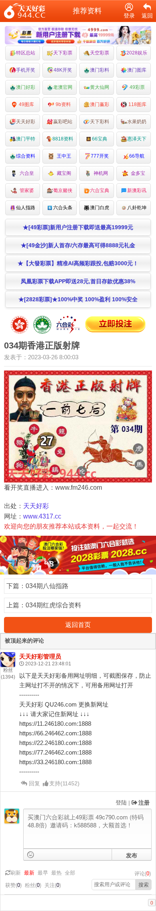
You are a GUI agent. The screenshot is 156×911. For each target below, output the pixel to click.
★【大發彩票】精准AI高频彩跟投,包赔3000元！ (78, 263)
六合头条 (62, 207)
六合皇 (25, 173)
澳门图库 (136, 70)
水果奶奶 (136, 121)
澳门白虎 (99, 207)
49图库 (26, 104)
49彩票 (136, 87)
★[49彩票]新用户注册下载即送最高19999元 (78, 227)
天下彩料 (99, 121)
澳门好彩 (25, 87)
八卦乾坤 (136, 207)
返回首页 (78, 624)
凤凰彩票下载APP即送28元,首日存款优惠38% (78, 281)
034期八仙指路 (47, 586)
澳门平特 (25, 139)
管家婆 (25, 190)
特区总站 (25, 53)
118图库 (136, 104)
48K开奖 (63, 70)
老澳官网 (62, 87)
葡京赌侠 (62, 190)
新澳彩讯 (136, 190)
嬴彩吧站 (62, 121)
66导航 (136, 156)
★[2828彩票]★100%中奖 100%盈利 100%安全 (78, 299)
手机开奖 (25, 70)
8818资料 (62, 139)
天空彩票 (99, 53)
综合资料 (25, 156)
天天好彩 (25, 121)
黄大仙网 (99, 87)
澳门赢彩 (99, 104)
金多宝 (136, 173)
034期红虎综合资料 (53, 605)
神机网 (99, 173)
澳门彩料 (99, 70)
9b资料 (62, 104)
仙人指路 (25, 207)
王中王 (62, 156)
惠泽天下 (136, 139)
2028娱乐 (136, 53)
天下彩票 (62, 53)
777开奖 (100, 156)
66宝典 (99, 139)
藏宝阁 (62, 173)
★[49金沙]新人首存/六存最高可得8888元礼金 (78, 245)
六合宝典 (99, 190)
